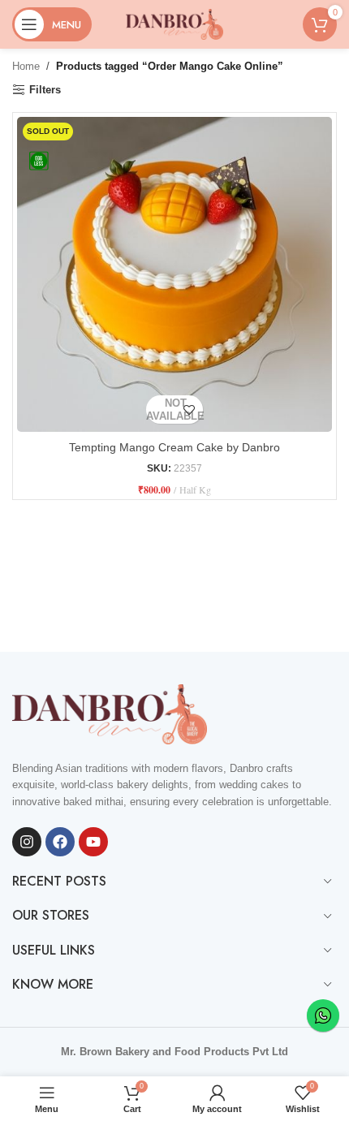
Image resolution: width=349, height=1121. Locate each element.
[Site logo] (174, 23)
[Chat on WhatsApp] (323, 1015)
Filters (45, 90)
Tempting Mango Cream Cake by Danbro (174, 447)
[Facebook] (60, 841)
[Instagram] (26, 841)
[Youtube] (93, 841)
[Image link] (109, 713)
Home (26, 66)
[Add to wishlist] (188, 409)
